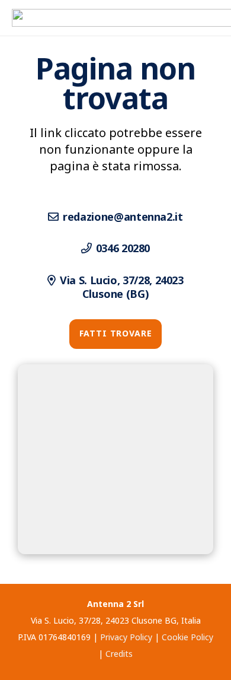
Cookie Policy (187, 637)
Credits (119, 653)
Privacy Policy (126, 637)
